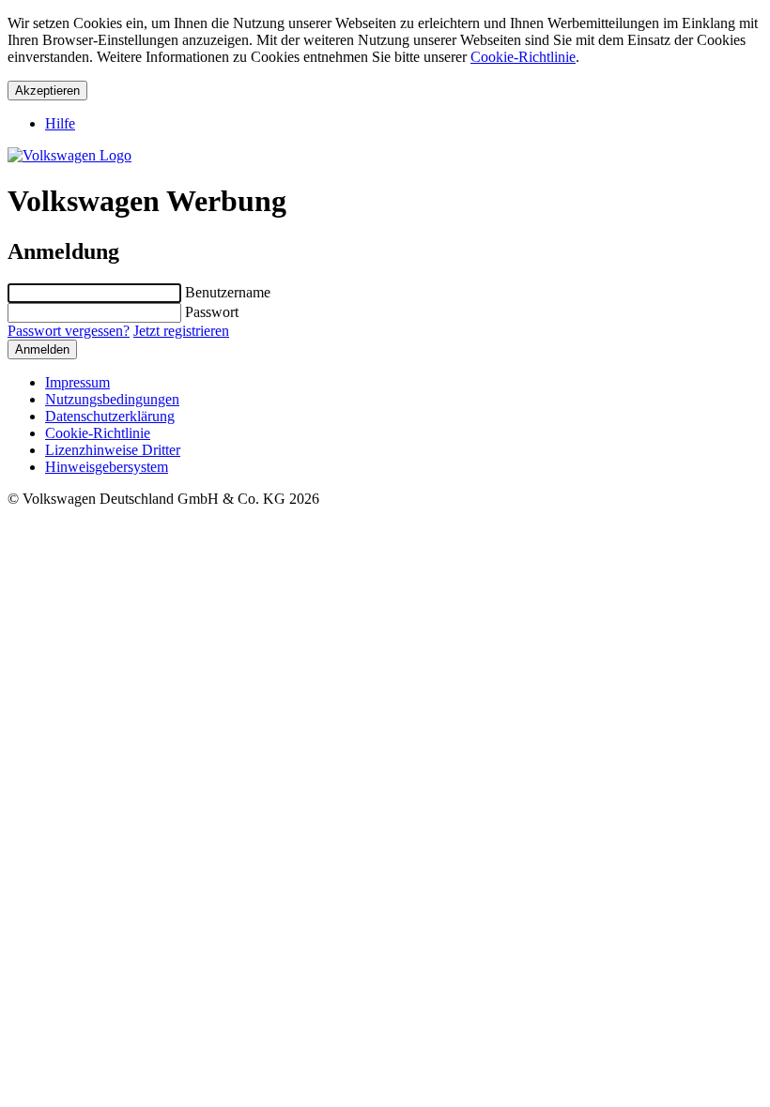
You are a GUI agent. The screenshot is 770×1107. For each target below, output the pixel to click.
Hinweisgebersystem (106, 467)
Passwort (212, 312)
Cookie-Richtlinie (523, 57)
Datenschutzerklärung (110, 416)
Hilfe (60, 123)
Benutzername (227, 292)
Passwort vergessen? (69, 331)
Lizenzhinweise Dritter (112, 450)
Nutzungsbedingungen (112, 399)
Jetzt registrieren (181, 331)
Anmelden (42, 349)
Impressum (77, 382)
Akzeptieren (47, 90)
